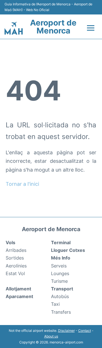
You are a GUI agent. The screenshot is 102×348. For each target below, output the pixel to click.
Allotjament (18, 289)
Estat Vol (15, 273)
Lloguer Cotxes (68, 250)
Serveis (59, 266)
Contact (84, 330)
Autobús (60, 296)
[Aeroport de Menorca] (14, 28)
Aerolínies (16, 266)
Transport (62, 289)
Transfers (61, 312)
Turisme (59, 281)
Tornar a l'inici (22, 184)
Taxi (55, 304)
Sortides (15, 258)
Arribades (16, 250)
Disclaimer (66, 330)
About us (51, 336)
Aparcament (19, 296)
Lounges (60, 273)
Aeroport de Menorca (53, 27)
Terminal (61, 242)
